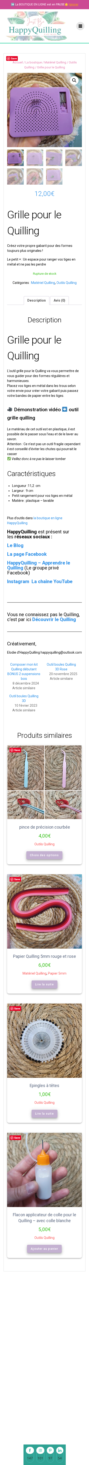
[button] (74, 80)
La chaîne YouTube (52, 581)
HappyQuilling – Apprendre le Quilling (38, 565)
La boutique (33, 62)
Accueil (18, 62)
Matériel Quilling (55, 62)
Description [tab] (36, 300)
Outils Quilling (66, 283)
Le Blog (15, 545)
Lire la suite (44, 984)
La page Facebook (27, 554)
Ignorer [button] (73, 4)
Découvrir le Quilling (54, 619)
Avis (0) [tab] (59, 300)
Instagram (18, 581)
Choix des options (44, 855)
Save (14, 58)
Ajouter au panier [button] (44, 1248)
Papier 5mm (57, 973)
